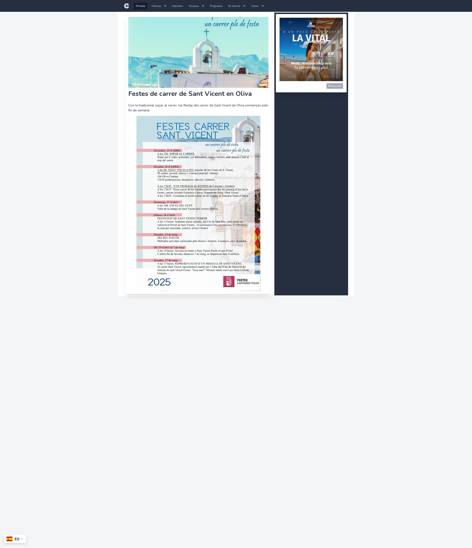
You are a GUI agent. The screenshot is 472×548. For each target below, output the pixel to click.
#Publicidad (334, 86)
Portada (140, 6)
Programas (216, 6)
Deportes (177, 6)
